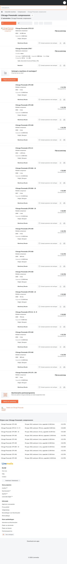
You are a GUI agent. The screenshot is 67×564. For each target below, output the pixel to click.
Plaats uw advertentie (10, 79)
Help (3, 474)
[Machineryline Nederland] (11, 2)
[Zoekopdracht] (64, 7)
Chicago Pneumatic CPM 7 (24, 48)
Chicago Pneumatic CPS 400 (24, 85)
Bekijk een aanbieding (10, 401)
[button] (64, 2)
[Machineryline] (2, 12)
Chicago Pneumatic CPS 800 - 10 (26, 168)
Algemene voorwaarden (8, 504)
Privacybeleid (5, 507)
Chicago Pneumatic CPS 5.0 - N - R (26, 312)
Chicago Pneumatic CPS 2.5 (24, 148)
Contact (4, 476)
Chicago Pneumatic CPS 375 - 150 (26, 372)
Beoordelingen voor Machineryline (11, 512)
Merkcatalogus (6, 515)
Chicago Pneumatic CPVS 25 (25, 28)
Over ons (4, 471)
